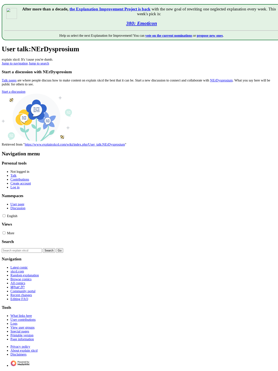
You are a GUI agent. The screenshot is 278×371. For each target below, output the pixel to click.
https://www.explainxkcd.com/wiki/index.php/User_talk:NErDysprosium (75, 144)
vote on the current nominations (168, 35)
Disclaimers (18, 354)
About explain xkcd (24, 350)
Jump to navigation (15, 63)
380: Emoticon (141, 23)
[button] (13, 91)
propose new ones (210, 35)
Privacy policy (20, 346)
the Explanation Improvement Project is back (110, 9)
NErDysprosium (221, 80)
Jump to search (39, 63)
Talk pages (9, 80)
